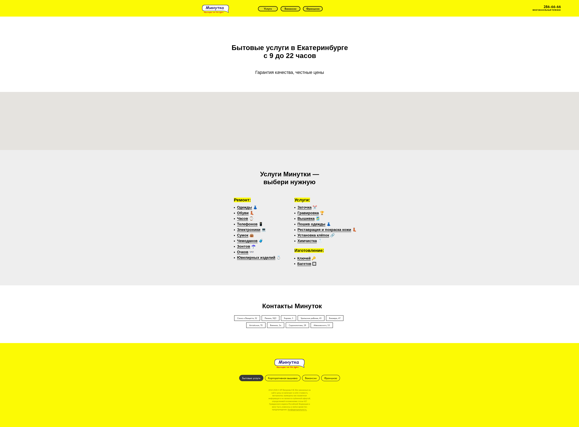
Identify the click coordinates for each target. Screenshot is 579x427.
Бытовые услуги (251, 378)
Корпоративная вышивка (282, 378)
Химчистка (307, 241)
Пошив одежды (311, 224)
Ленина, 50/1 (270, 318)
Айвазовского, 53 (322, 325)
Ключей (304, 258)
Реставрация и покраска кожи (324, 230)
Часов (242, 218)
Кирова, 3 (288, 318)
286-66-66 (552, 7)
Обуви (243, 213)
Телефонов (247, 224)
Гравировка (308, 213)
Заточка (304, 207)
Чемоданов (247, 241)
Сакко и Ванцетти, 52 (247, 318)
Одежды (244, 207)
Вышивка (306, 218)
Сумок (242, 235)
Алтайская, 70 (256, 325)
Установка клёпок (313, 235)
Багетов (304, 264)
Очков (242, 252)
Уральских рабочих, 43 (311, 318)
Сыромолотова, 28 (297, 325)
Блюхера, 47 (334, 318)
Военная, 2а (275, 325)
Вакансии (311, 378)
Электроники (248, 230)
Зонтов (243, 246)
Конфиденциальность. (297, 410)
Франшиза (330, 378)
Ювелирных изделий (256, 257)
